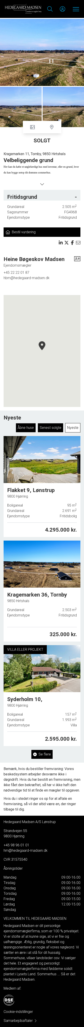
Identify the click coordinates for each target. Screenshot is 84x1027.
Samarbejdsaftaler (18, 1020)
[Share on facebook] (72, 242)
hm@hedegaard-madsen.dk (25, 850)
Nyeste (72, 428)
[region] (42, 351)
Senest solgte (50, 428)
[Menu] (75, 8)
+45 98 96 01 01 (16, 845)
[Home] (23, 9)
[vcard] (77, 262)
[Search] (49, 8)
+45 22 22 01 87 (16, 272)
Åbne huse (26, 428)
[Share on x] (66, 242)
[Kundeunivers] (62, 8)
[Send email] (78, 242)
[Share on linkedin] (60, 242)
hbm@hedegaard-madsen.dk (27, 278)
